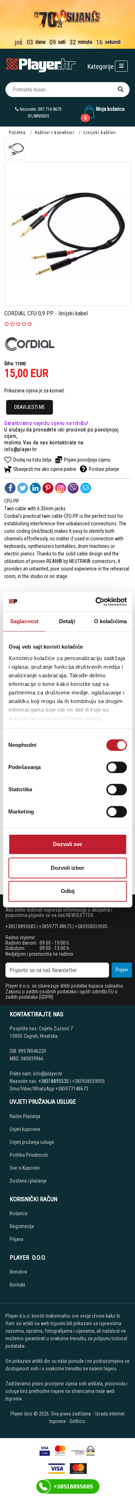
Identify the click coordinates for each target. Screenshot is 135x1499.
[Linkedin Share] (35, 488)
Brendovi (18, 1272)
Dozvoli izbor (67, 868)
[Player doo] (41, 65)
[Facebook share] (10, 488)
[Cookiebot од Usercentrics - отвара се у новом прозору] (96, 601)
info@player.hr (20, 449)
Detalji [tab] (67, 621)
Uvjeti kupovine (25, 1129)
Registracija (22, 1226)
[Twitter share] (22, 488)
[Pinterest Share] (47, 488)
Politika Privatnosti (29, 1155)
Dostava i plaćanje (28, 1181)
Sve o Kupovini (25, 1168)
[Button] (121, 89)
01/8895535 (38, 116)
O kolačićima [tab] (110, 621)
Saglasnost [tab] (24, 621)
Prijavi (122, 970)
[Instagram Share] (60, 488)
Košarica (18, 1213)
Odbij (68, 891)
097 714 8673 (50, 109)
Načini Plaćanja (25, 1116)
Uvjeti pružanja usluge (32, 1142)
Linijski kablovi (100, 132)
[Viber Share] (73, 488)
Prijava (16, 1239)
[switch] (116, 767)
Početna (17, 132)
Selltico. (77, 1421)
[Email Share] (85, 488)
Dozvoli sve (67, 844)
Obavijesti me (29, 407)
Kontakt (17, 1285)
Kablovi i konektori (54, 132)
